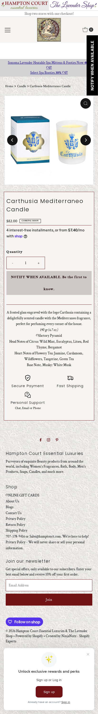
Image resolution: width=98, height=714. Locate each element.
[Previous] (12, 140)
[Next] (85, 140)
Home (9, 86)
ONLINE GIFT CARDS (22, 495)
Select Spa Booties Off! (49, 72)
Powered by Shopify (29, 636)
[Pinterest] (57, 440)
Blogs (9, 507)
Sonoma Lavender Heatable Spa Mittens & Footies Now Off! (49, 65)
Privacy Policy (15, 518)
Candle (21, 86)
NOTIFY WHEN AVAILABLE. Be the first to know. (49, 283)
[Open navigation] (7, 30)
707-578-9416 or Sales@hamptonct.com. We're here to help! (47, 536)
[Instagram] (48, 440)
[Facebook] (41, 440)
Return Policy (15, 524)
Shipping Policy (16, 530)
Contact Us (13, 513)
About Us (12, 501)
